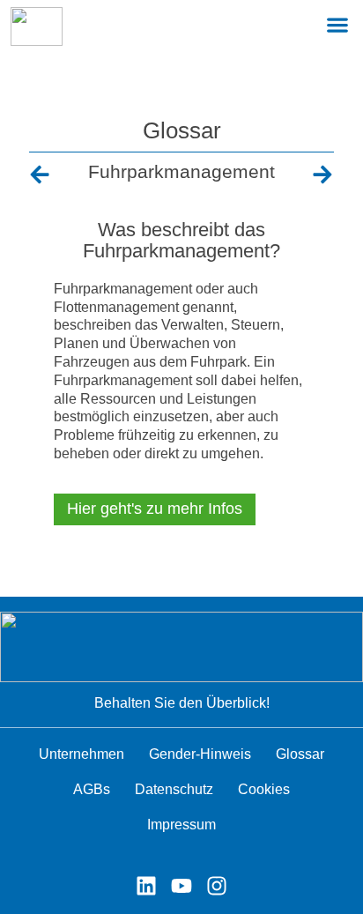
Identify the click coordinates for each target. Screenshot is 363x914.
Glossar (182, 130)
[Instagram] (216, 885)
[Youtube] (181, 885)
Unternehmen (81, 754)
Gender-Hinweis (200, 754)
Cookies (264, 789)
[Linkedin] (146, 885)
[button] (337, 24)
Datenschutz (174, 789)
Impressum (181, 824)
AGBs (91, 789)
